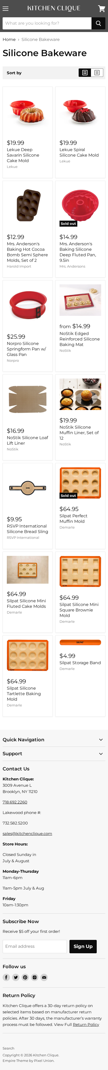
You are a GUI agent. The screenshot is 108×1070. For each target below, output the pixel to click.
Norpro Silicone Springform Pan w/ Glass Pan (26, 349)
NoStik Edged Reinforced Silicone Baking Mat (80, 339)
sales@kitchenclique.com (27, 833)
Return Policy (86, 1024)
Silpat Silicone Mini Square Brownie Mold (79, 610)
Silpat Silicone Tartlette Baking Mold (24, 694)
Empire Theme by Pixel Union (28, 1060)
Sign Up (83, 946)
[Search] (98, 23)
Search (8, 1048)
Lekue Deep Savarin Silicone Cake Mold (23, 155)
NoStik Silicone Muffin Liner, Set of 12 (79, 433)
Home (9, 39)
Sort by (14, 73)
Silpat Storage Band (80, 662)
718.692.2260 (15, 802)
